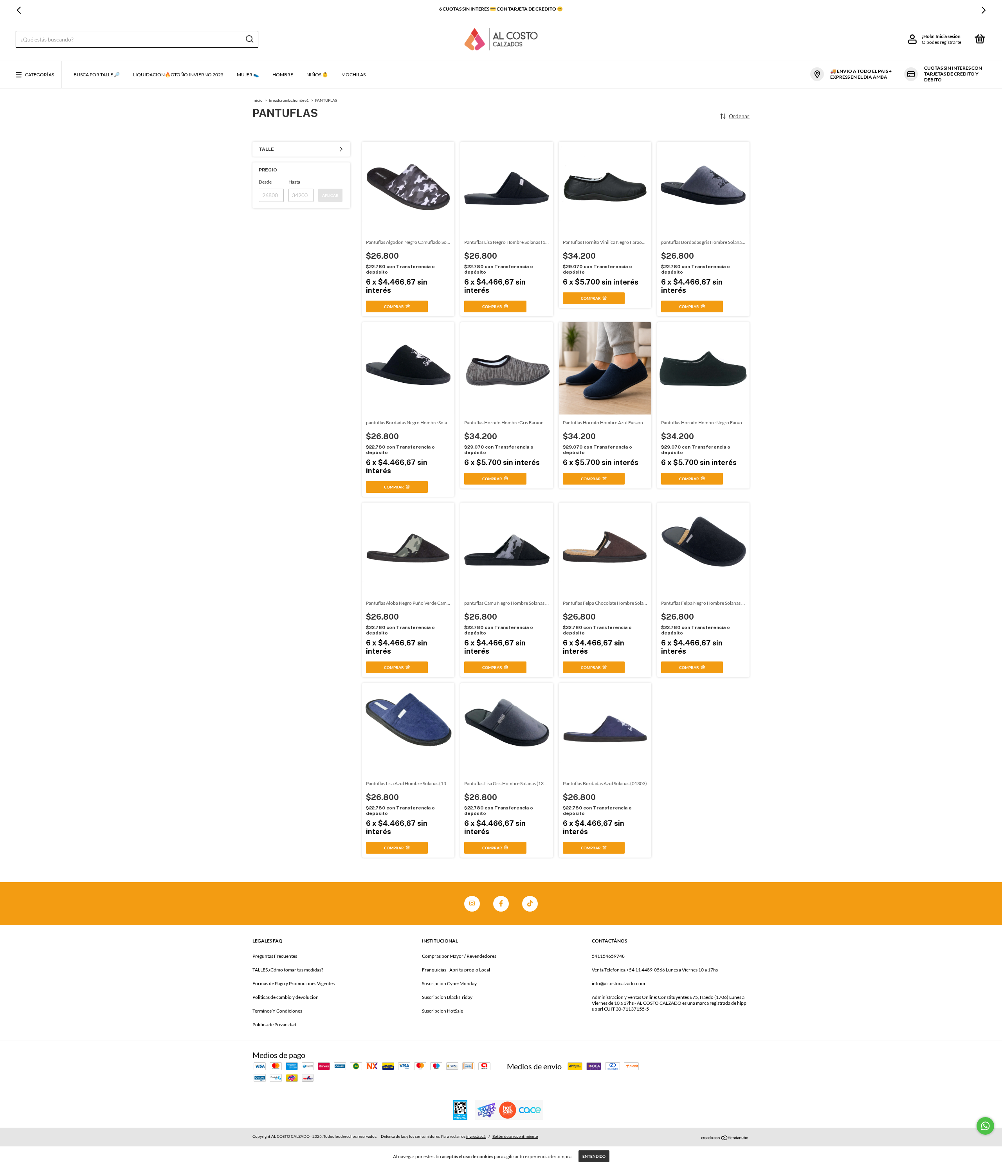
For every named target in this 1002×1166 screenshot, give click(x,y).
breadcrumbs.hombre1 (289, 100)
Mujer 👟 (248, 74)
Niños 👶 (317, 74)
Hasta (294, 182)
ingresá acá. (476, 1136)
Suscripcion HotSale (442, 1011)
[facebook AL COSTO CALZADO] (501, 904)
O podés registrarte (941, 42)
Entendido (594, 1156)
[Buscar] (249, 39)
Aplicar (330, 195)
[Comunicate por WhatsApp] (985, 1126)
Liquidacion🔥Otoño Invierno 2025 (178, 74)
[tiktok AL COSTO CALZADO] (530, 904)
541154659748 (608, 956)
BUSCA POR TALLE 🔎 (97, 74)
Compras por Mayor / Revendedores (459, 956)
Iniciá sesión (948, 36)
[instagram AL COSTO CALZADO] (472, 904)
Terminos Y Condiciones (277, 1011)
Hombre (282, 74)
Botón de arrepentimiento (515, 1136)
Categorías (39, 74)
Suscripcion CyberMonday (449, 983)
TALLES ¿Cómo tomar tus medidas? (287, 970)
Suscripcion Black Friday (447, 997)
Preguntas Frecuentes (274, 956)
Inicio (257, 100)
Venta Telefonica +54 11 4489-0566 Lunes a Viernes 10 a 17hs (655, 970)
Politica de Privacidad (274, 1024)
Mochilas (353, 74)
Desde (265, 182)
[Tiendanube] (725, 1137)
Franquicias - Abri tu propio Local (456, 970)
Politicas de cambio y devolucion (285, 997)
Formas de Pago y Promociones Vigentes (293, 983)
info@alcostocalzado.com (618, 983)
